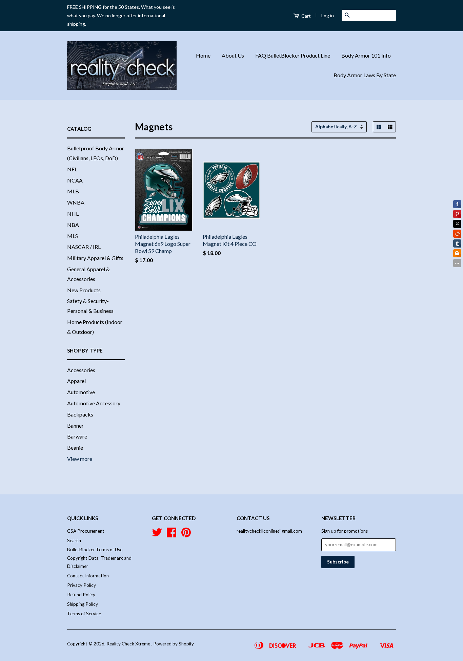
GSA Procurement (85, 531)
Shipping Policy (82, 604)
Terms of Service (84, 613)
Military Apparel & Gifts (95, 258)
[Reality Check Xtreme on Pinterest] (186, 534)
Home (203, 55)
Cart (305, 16)
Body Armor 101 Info (366, 55)
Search (74, 540)
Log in (327, 15)
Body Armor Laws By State (365, 75)
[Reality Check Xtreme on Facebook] (171, 534)
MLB (73, 191)
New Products (84, 290)
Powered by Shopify (173, 643)
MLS (72, 236)
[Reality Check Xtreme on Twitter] (157, 534)
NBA (73, 224)
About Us (233, 55)
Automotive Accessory (93, 403)
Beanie (75, 447)
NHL (73, 213)
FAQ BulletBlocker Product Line (292, 55)
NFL (72, 169)
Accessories (81, 370)
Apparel (76, 381)
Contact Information (88, 575)
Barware (77, 436)
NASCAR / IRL (84, 246)
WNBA (75, 202)
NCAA (75, 180)
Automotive (81, 392)
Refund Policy (81, 594)
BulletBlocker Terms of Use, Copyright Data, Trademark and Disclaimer (99, 558)
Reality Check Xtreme (128, 643)
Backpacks (80, 414)
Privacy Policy (81, 585)
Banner (75, 425)
